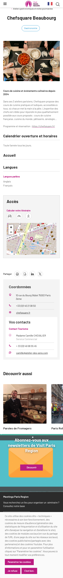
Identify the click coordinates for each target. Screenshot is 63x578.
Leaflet (53, 253)
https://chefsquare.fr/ (43, 126)
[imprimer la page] (17, 274)
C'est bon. (29, 570)
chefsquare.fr (23, 312)
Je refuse (12, 570)
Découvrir (32, 467)
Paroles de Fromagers (17, 428)
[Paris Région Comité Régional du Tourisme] (32, 4)
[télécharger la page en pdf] (25, 274)
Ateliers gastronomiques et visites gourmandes (33, 9)
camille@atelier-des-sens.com (32, 352)
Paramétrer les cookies (19, 562)
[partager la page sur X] (40, 274)
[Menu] (5, 3)
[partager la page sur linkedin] (32, 274)
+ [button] (11, 227)
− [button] (11, 232)
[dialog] (31, 545)
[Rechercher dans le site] (58, 4)
